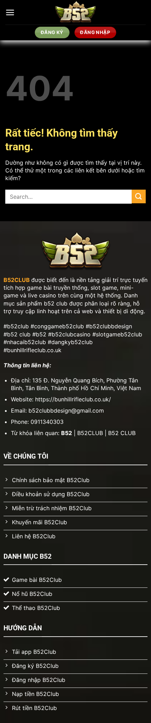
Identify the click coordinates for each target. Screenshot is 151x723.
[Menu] (10, 12)
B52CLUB (17, 279)
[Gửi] (139, 196)
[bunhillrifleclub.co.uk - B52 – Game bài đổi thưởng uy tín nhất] (75, 12)
